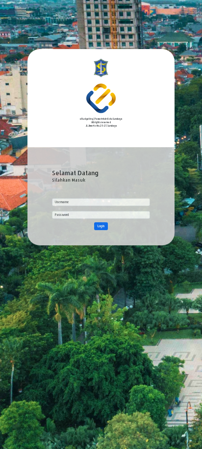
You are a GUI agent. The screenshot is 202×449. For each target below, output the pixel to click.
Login (101, 226)
